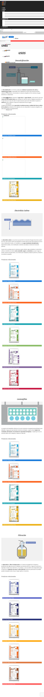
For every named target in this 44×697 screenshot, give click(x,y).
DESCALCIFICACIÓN (9, 12)
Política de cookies (7, 694)
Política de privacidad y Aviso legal (10, 693)
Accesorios (7, 23)
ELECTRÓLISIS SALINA (10, 14)
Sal (5, 20)
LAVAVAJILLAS (8, 15)
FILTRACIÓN (7, 17)
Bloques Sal (7, 25)
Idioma (16, 38)
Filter (6, 22)
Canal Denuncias (6, 695)
